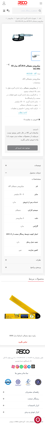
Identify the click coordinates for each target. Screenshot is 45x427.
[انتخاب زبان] (4, 10)
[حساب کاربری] (4, 3)
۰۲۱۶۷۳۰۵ (30, 358)
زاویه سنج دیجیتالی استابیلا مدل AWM (22, 336)
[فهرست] (41, 3)
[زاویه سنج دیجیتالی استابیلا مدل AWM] (22, 308)
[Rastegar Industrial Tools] (23, 3)
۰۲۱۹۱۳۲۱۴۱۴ (20, 358)
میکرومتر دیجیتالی (29, 88)
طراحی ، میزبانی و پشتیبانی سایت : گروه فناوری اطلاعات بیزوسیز (26, 421)
